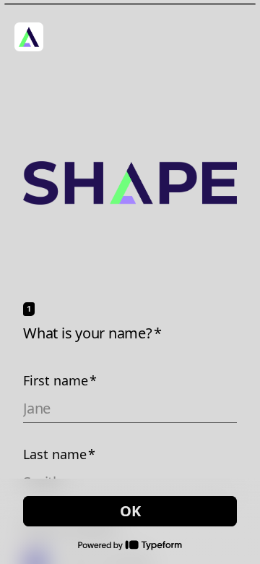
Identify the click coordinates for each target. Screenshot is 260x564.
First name (60, 380)
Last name (59, 454)
